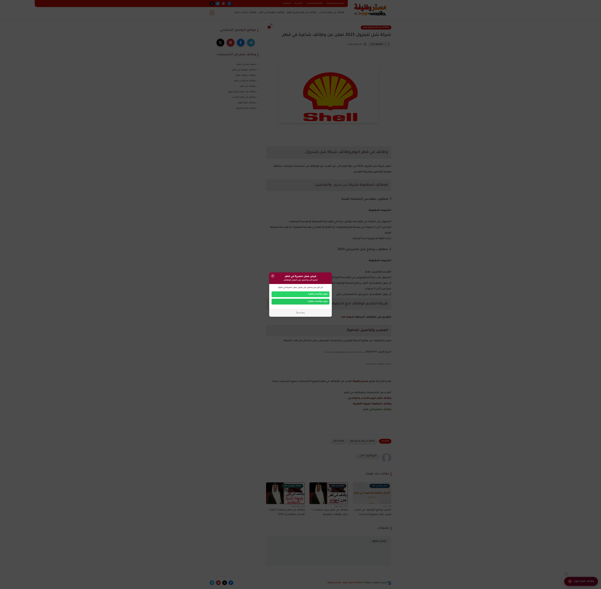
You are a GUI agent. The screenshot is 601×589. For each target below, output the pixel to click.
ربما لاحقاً (300, 313)
